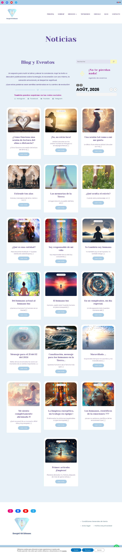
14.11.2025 (24, 111)
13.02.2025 (62, 221)
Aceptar (76, 550)
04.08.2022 (62, 385)
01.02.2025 (99, 221)
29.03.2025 (25, 221)
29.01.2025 (25, 274)
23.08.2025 (62, 111)
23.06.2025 (99, 167)
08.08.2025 (99, 111)
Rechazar (88, 550)
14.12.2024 (62, 328)
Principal (50, 14)
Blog (106, 14)
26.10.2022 (25, 385)
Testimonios (85, 14)
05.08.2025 (25, 167)
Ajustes (99, 550)
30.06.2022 (62, 441)
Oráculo (97, 14)
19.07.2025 (62, 167)
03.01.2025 (62, 274)
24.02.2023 (99, 328)
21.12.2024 (24, 328)
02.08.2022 (99, 385)
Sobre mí (61, 14)
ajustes (64, 551)
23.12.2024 (99, 274)
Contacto (116, 14)
